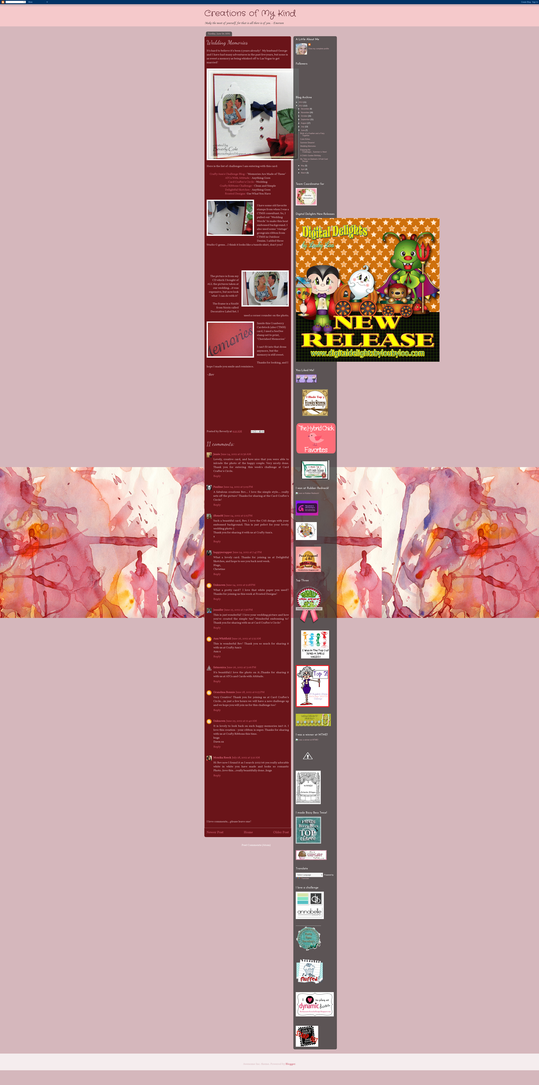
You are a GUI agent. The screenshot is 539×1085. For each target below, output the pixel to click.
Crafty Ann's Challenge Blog (227, 174)
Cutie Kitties (305, 139)
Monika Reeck (222, 758)
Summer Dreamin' (307, 143)
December (305, 109)
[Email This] (252, 431)
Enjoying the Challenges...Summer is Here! (313, 151)
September (305, 119)
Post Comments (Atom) (256, 845)
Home (248, 832)
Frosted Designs (235, 194)
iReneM (218, 516)
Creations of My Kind (250, 13)
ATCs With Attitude (237, 178)
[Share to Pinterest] (262, 431)
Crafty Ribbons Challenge (236, 186)
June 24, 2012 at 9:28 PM (240, 585)
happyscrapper (222, 552)
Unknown (219, 585)
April (303, 169)
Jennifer (218, 610)
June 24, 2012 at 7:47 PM (247, 552)
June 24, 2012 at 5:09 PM (238, 487)
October (304, 116)
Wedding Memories (308, 146)
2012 (301, 106)
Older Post (281, 832)
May (303, 166)
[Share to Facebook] (260, 431)
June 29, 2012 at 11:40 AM (241, 721)
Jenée (216, 454)
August (304, 123)
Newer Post (215, 832)
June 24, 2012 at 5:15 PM (238, 516)
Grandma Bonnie (224, 692)
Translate (305, 878)
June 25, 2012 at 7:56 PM (238, 610)
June (303, 130)
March (304, 173)
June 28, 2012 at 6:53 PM (250, 692)
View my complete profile (318, 49)
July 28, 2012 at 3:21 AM (246, 758)
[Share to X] (257, 431)
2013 (301, 102)
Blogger (290, 1064)
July (303, 127)
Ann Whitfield (222, 639)
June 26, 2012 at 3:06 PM (241, 667)
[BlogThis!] (254, 431)
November (305, 112)
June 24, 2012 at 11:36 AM (236, 454)
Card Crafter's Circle (241, 182)
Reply (217, 476)
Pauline (218, 487)
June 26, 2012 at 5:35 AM (246, 639)
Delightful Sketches (237, 190)
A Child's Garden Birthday (310, 155)
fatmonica (219, 667)
